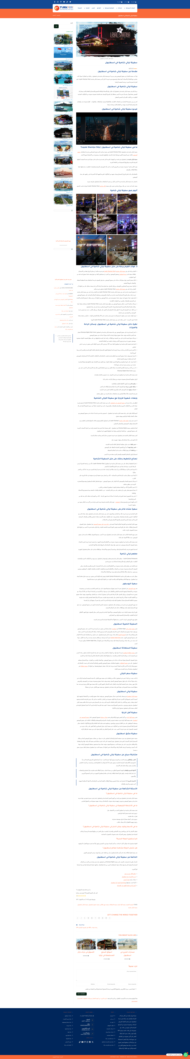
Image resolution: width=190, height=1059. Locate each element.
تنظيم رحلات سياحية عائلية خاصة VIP (65, 152)
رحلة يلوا (69, 1032)
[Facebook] (54, 2)
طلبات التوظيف (110, 1025)
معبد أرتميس (126, 879)
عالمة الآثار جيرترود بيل (130, 873)
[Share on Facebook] (106, 918)
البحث (71, 23)
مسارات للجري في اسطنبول (127, 954)
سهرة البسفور (68, 1041)
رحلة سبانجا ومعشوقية (68, 45)
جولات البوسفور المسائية (67, 139)
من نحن (112, 1019)
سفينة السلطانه (124, 663)
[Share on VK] (91, 918)
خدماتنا (120, 8)
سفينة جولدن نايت (130, 628)
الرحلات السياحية (130, 8)
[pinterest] (61, 2)
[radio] (85, 896)
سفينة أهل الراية (131, 717)
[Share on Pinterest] (102, 918)
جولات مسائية (103, 717)
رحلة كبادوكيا (68, 1038)
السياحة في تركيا (69, 59)
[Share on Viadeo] (81, 918)
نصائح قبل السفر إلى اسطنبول (118, 882)
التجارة (88, 8)
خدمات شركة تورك (110, 1032)
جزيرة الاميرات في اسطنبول (129, 876)
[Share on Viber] (95, 918)
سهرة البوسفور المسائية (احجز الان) (63, 240)
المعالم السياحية (109, 8)
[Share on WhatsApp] (77, 918)
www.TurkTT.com (85, 1034)
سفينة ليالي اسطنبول (132, 696)
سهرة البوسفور (132, 588)
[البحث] (56, 26)
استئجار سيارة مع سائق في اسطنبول (65, 72)
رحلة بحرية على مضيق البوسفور (101, 524)
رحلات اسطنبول (69, 205)
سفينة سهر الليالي (104, 904)
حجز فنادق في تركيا (110, 1038)
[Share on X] (109, 918)
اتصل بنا (112, 1022)
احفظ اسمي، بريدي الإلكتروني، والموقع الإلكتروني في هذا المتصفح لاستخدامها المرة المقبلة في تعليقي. (110, 989)
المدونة (80, 8)
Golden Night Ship (115, 637)
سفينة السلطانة (113, 904)
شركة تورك (133, 1015)
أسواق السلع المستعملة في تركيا (106, 954)
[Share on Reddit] (88, 918)
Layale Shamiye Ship (109, 271)
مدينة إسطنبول (123, 274)
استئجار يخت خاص (69, 112)
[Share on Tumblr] (84, 918)
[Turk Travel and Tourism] (63, 8)
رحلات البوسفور (69, 192)
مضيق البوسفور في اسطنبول (117, 403)
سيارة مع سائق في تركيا (68, 85)
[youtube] (64, 2)
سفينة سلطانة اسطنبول (129, 652)
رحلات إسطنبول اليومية (68, 99)
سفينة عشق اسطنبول (94, 904)
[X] (92, 1042)
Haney (71, 299)
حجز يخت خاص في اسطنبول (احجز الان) (63, 279)
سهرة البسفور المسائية (68, 126)
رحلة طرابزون (68, 1035)
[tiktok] (67, 2)
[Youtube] (82, 1042)
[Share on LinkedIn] (99, 918)
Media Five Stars (131, 1056)
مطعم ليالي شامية (124, 420)
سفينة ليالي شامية (120, 271)
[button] (185, 1054)
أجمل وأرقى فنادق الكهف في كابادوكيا (126, 885)
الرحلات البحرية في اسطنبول (67, 179)
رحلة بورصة (68, 1025)
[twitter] (70, 2)
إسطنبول (114, 628)
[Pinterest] (85, 1042)
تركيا (125, 1018)
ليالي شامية (103, 186)
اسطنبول (117, 502)
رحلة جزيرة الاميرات (67, 1019)
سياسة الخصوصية (56, 1056)
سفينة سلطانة (84, 666)
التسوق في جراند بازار (86, 952)
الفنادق (99, 8)
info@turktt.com (86, 1030)
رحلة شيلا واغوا (68, 1028)
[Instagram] (58, 2)
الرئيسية (58, 15)
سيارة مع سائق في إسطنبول (67, 165)
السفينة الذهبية (122, 634)
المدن (93, 8)
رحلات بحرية (128, 1033)
